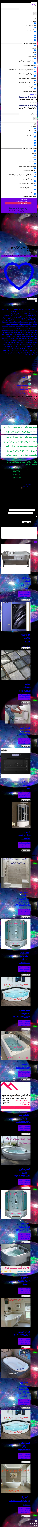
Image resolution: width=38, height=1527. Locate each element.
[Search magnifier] (35, 13)
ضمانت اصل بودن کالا (22, 385)
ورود (36, 94)
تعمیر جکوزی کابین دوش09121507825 (20, 312)
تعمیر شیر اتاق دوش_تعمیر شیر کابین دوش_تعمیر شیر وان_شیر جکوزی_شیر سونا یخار (19, 331)
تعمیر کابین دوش (13, 345)
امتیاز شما (34, 522)
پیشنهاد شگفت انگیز (21, 203)
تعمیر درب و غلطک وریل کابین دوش (18, 322)
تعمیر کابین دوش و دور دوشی (14, 353)
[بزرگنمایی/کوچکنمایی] (36, 1523)
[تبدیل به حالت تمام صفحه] (34, 1523)
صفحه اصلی (24, 199)
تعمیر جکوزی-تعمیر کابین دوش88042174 (26, 318)
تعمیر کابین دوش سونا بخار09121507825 (13, 351)
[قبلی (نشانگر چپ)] (36, 1525)
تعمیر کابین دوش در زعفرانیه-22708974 (20, 348)
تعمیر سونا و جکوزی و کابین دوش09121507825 (20, 329)
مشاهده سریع (26, 599)
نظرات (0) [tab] (28, 485)
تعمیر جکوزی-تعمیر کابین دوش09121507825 (15, 316)
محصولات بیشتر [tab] (27, 487)
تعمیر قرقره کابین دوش (25, 345)
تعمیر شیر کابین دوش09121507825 (18, 338)
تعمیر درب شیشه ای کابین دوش (14, 320)
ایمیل (35, 513)
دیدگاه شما (34, 526)
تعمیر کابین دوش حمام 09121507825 (16, 347)
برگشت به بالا (33, 1519)
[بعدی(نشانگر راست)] (34, 1525)
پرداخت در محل (24, 381)
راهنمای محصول (32, 298)
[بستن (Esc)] (30, 1523)
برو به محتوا (34, 2)
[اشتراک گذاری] (32, 1523)
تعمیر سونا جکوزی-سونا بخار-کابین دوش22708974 (23, 328)
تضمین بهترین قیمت (22, 393)
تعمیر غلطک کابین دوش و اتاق (22, 340)
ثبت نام (32, 94)
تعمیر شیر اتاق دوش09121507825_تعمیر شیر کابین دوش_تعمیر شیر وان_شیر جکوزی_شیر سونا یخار (19, 334)
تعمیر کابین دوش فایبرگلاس (30, 353)
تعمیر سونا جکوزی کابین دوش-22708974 (13, 326)
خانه (36, 214)
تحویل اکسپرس (24, 389)
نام (36, 510)
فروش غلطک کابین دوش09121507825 (24, 214)
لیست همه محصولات (21, 201)
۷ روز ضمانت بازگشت (22, 378)
